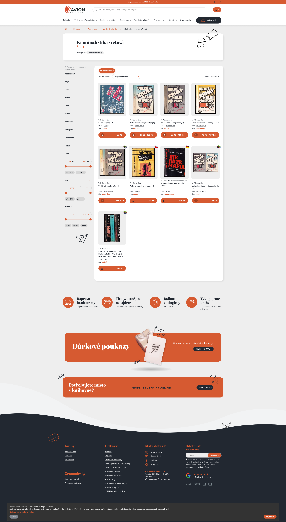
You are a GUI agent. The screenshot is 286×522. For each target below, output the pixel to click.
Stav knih (68, 455)
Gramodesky (185, 20)
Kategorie (77, 29)
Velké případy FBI (105, 123)
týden (75, 225)
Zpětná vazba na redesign (116, 483)
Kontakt (108, 451)
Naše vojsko (139, 126)
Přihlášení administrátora (115, 491)
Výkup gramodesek (73, 483)
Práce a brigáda (111, 479)
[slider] (66, 166)
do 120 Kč (69, 172)
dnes (68, 225)
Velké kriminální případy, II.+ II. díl (205, 187)
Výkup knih (69, 459)
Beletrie (66, 20)
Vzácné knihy (159, 20)
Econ (168, 191)
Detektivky (92, 29)
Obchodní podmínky (113, 459)
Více (14, 516)
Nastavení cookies (112, 471)
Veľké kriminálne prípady (142, 186)
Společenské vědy (107, 20)
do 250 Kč (80, 172)
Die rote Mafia (174, 183)
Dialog (106, 126)
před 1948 (70, 199)
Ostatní (172, 20)
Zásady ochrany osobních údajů (197, 467)
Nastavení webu (113, 475)
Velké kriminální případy (142, 123)
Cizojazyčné (124, 20)
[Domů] (66, 29)
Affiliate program (112, 487)
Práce (106, 259)
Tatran (137, 191)
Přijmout (270, 516)
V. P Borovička (103, 120)
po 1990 (80, 199)
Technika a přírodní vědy (85, 20)
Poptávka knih (70, 451)
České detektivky (110, 29)
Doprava (108, 455)
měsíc (84, 225)
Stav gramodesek (72, 479)
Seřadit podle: (104, 76)
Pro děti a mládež (141, 20)
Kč (73, 161)
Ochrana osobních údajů (115, 467)
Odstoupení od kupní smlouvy (117, 463)
